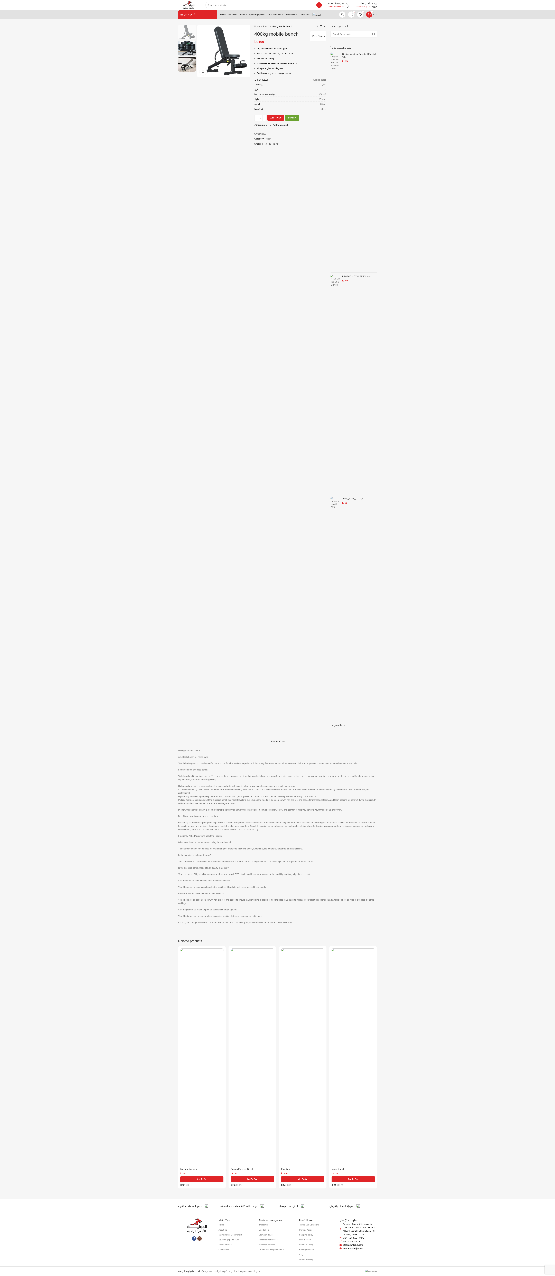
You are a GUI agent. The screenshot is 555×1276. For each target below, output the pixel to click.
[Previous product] (317, 26)
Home (257, 26)
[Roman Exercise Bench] (252, 1057)
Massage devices (267, 1244)
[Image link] (197, 1225)
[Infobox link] (339, 5)
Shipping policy (306, 1235)
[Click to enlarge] (203, 71)
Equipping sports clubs (229, 1240)
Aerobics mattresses (268, 1240)
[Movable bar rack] (202, 1057)
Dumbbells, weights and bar (271, 1249)
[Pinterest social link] (270, 144)
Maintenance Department (230, 1235)
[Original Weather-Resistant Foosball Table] (335, 161)
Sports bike (264, 1230)
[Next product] (324, 26)
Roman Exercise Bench (242, 1169)
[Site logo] (189, 5)
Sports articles (225, 1244)
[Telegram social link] (277, 144)
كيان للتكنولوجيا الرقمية (189, 1271)
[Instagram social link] (199, 1238)
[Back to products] (321, 26)
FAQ (301, 1254)
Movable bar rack (188, 1169)
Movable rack (338, 1169)
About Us (223, 1230)
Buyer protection (306, 1249)
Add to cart (275, 118)
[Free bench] (302, 1057)
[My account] (342, 14)
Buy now (292, 118)
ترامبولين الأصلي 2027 (352, 498)
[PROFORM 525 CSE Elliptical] (335, 384)
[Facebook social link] (263, 144)
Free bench (286, 1169)
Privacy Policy (305, 1230)
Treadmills (263, 1225)
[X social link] (266, 144)
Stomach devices (267, 1235)
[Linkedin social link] (274, 144)
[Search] (319, 5)
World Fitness (318, 36)
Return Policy (305, 1240)
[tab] (277, 740)
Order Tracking (306, 1259)
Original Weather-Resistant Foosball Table (359, 55)
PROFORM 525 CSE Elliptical (356, 276)
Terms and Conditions (309, 1225)
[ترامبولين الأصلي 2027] (335, 606)
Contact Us (224, 1249)
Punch (266, 26)
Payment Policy (306, 1244)
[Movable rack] (353, 1057)
